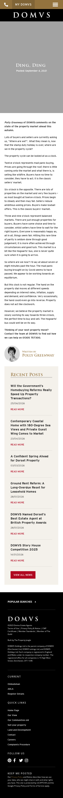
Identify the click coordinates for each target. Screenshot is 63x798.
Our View (12, 715)
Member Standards (27, 631)
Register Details (16, 694)
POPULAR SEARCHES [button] (20, 601)
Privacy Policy (17, 777)
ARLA (10, 689)
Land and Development (19, 730)
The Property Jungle (22, 640)
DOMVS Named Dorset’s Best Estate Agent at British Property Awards (28, 518)
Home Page (13, 710)
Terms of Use (13, 628)
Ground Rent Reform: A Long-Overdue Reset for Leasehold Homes (28, 487)
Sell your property (17, 725)
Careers (12, 739)
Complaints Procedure (19, 744)
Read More (17, 409)
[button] (55, 4)
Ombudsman (14, 684)
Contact (12, 735)
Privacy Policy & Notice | (31, 628)
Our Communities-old (18, 720)
